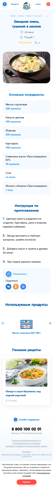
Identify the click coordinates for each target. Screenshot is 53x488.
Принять (26, 482)
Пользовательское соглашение (26, 443)
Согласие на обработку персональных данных (26, 446)
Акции (38, 4)
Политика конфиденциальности (26, 441)
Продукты (15, 4)
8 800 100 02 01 (26, 428)
